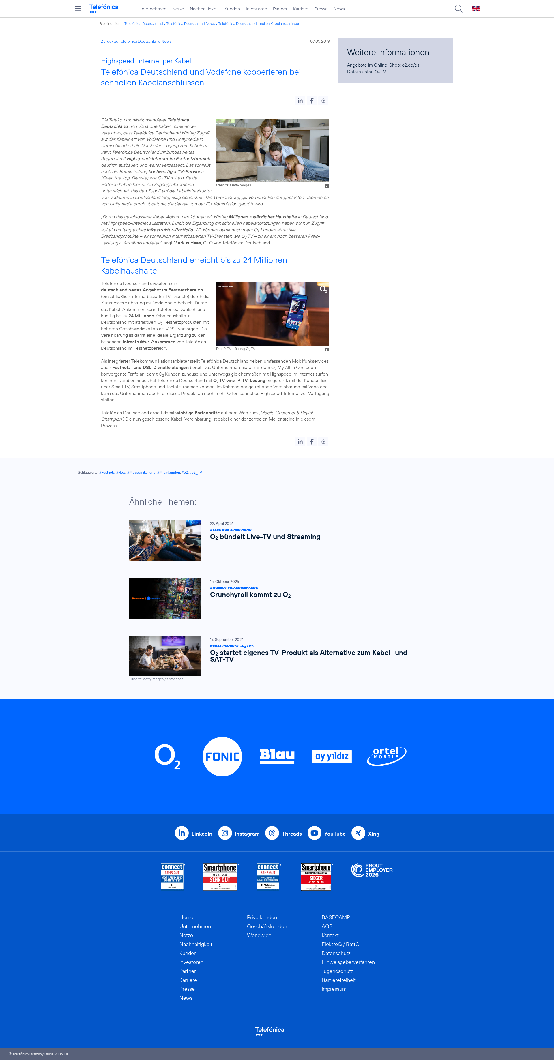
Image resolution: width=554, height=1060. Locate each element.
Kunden (232, 9)
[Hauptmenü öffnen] (78, 8)
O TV (380, 71)
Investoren (256, 9)
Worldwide (259, 935)
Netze (178, 9)
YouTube (335, 833)
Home (186, 917)
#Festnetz (107, 473)
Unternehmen (152, 9)
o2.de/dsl (411, 65)
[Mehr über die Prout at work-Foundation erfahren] (372, 877)
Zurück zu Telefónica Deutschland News (136, 41)
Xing (373, 833)
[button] (300, 100)
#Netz (121, 473)
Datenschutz (336, 953)
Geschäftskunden (267, 926)
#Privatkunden (168, 473)
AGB (327, 926)
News (339, 9)
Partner (280, 9)
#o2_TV (196, 473)
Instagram (247, 833)
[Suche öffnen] (458, 8)
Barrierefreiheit (339, 980)
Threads (292, 833)
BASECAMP (336, 917)
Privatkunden (262, 917)
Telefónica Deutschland (143, 23)
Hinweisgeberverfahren (348, 962)
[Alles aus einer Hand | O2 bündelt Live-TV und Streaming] (274, 540)
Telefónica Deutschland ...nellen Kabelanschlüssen (259, 23)
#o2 (185, 473)
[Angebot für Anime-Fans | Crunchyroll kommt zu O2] (274, 598)
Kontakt (330, 935)
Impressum (334, 989)
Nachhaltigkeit (204, 9)
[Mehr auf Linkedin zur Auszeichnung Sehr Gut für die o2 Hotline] (269, 877)
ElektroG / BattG (341, 944)
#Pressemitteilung (141, 473)
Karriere (300, 9)
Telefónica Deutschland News (190, 23)
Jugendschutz (337, 971)
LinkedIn (202, 833)
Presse (321, 9)
